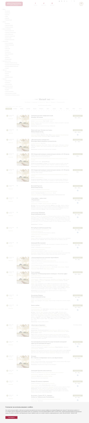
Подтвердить (11, 417)
